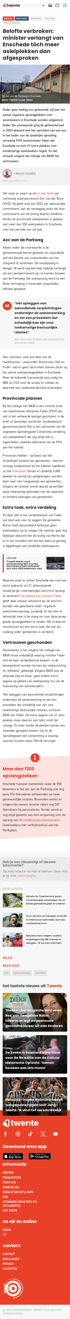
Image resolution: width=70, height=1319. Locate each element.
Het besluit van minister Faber (41, 596)
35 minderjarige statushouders (39, 820)
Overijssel (19, 471)
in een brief (45, 193)
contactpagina (26, 875)
